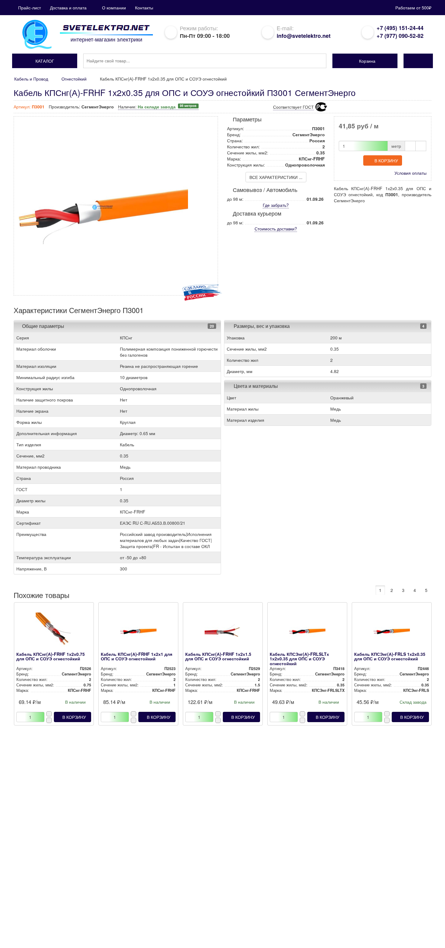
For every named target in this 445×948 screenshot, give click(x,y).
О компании (114, 8)
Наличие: (157, 107)
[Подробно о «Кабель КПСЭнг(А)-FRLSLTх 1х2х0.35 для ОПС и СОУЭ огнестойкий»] (307, 632)
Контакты (144, 8)
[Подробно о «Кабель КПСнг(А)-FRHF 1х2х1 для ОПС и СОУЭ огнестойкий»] (138, 632)
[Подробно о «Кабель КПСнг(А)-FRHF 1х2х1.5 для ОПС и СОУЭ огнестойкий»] (222, 632)
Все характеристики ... (275, 177)
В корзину (386, 160)
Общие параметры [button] (43, 325)
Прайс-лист (29, 8)
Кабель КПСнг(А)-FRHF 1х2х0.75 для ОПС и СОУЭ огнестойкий (50, 656)
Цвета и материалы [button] (255, 385)
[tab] (117, 326)
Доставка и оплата (68, 8)
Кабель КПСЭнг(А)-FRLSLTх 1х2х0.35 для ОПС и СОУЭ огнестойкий (299, 658)
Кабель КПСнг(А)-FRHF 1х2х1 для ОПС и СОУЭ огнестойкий (136, 656)
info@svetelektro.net (304, 36)
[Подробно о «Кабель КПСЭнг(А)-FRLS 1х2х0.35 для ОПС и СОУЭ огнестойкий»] (391, 632)
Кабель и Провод (31, 79)
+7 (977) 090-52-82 (400, 36)
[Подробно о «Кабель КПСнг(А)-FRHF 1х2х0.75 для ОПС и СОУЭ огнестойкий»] (53, 632)
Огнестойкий (74, 79)
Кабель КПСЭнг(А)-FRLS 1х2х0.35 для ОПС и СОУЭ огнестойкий (389, 656)
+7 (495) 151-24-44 (400, 28)
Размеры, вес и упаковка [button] (261, 325)
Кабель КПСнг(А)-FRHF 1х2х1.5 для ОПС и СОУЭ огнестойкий (218, 656)
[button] (44, 61)
